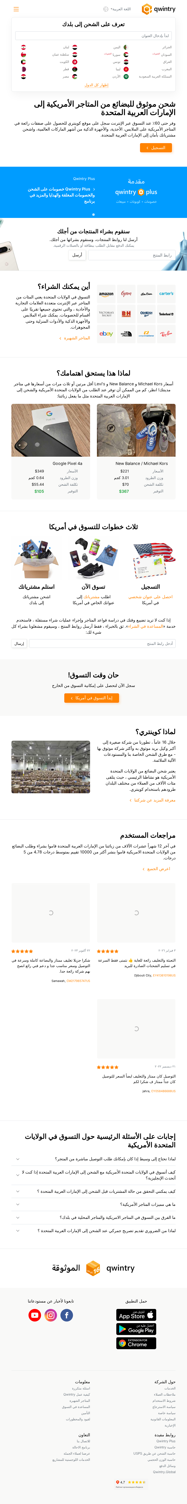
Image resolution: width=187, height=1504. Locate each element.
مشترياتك (91, 596)
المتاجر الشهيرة (77, 337)
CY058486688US (163, 1091)
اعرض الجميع (158, 868)
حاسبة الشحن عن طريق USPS (154, 1453)
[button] (16, 9)
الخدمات (170, 1388)
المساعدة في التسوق (76, 1407)
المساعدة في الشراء (145, 626)
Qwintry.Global (164, 1472)
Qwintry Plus (166, 1441)
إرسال (19, 643)
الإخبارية (170, 1425)
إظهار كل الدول (96, 85)
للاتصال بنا (83, 1441)
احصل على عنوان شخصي (150, 596)
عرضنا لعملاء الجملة (77, 1453)
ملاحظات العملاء (165, 1394)
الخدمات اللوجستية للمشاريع (71, 1459)
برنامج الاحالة (81, 1447)
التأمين (85, 1413)
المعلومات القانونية (163, 1419)
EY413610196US (164, 975)
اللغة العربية (121, 9)
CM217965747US (78, 981)
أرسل (77, 254)
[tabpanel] (93, 192)
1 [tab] (93, 214)
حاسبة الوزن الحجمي (162, 1459)
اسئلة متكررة (81, 1388)
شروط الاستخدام (164, 1400)
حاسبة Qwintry (165, 1447)
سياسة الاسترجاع (164, 1407)
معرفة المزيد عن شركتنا (155, 800)
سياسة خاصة (167, 1413)
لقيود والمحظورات (78, 1419)
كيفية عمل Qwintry (76, 1394)
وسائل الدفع (167, 1466)
